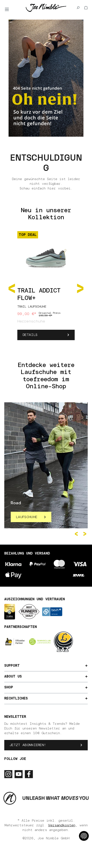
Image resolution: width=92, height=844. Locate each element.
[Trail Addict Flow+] (46, 256)
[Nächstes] (80, 288)
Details (30, 335)
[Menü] (7, 9)
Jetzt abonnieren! (28, 745)
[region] (46, 288)
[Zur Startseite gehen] (46, 7)
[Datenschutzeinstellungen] (84, 836)
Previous (77, 534)
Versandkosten (61, 825)
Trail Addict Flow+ (39, 294)
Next (85, 534)
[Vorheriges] (12, 288)
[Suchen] (78, 7)
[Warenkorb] (86, 7)
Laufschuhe (26, 517)
